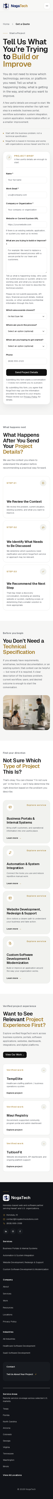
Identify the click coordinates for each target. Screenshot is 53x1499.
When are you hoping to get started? (24, 340)
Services (7, 1293)
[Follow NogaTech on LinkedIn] (6, 1231)
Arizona (6, 1428)
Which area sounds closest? (20, 310)
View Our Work (14, 1054)
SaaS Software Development (16, 1353)
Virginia (6, 1447)
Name (9, 173)
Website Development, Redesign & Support (23, 1262)
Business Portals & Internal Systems (20, 1248)
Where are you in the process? (21, 325)
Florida (6, 1415)
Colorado (7, 1434)
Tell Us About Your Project (21, 1374)
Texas (6, 1408)
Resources (8, 1307)
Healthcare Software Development (19, 1346)
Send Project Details (26, 372)
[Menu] (47, 6)
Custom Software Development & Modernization (26, 1269)
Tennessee (8, 1453)
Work (5, 1300)
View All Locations (12, 1475)
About (6, 1286)
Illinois (6, 1466)
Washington (8, 1460)
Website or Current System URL (22, 218)
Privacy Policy (30, 396)
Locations (7, 1314)
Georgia (6, 1440)
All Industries (9, 1339)
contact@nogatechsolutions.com (22, 1219)
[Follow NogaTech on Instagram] (13, 1231)
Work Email (12, 188)
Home (6, 24)
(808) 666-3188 (14, 1223)
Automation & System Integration (18, 1255)
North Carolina (10, 1421)
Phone (9, 355)
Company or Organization (19, 203)
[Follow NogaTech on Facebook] (20, 1231)
